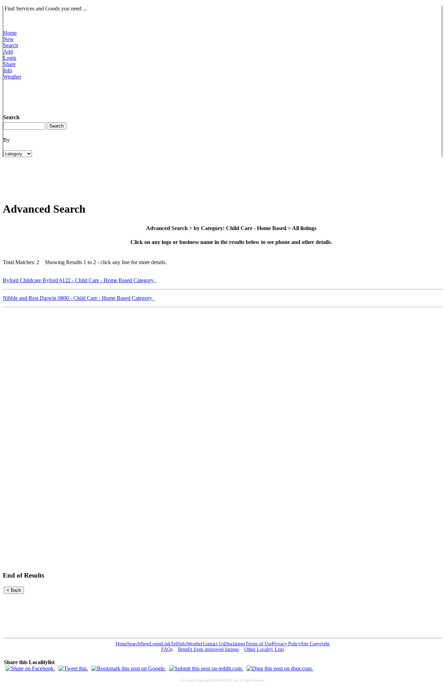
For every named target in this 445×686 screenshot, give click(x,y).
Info (7, 70)
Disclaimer (234, 643)
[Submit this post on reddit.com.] (206, 668)
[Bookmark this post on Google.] (129, 668)
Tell (174, 643)
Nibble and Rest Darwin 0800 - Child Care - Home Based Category (79, 298)
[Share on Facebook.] (30, 668)
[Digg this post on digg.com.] (280, 668)
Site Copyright (315, 643)
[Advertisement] (129, 95)
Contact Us (213, 643)
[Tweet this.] (73, 668)
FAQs (166, 649)
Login (9, 58)
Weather (12, 77)
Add (8, 52)
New (8, 39)
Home (10, 33)
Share (9, 64)
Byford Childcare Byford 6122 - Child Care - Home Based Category (79, 280)
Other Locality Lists (264, 649)
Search (10, 45)
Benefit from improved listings (208, 649)
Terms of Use (258, 643)
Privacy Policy (286, 643)
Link (166, 643)
